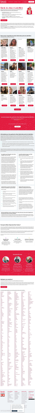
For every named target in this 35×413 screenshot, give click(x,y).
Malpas (15, 377)
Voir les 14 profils (17, 109)
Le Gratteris (15, 339)
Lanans (15, 322)
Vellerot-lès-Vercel (30, 356)
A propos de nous (8, 410)
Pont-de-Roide (22, 355)
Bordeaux (25, 401)
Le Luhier (15, 340)
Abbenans (1, 293)
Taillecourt (29, 326)
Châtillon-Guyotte (2, 383)
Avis (15, 399)
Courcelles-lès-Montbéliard (9, 308)
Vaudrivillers (29, 351)
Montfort (22, 310)
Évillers (8, 349)
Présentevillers (22, 360)
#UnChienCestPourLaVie (11, 401)
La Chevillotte (15, 318)
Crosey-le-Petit (8, 314)
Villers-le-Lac (29, 376)
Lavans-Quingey (15, 331)
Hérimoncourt (15, 305)
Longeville (15, 368)
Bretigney (1, 352)
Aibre (1, 297)
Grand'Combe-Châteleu (16, 296)
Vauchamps (29, 349)
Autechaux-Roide (2, 313)
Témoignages (15, 1)
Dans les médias (16, 396)
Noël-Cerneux (22, 326)
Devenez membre (4, 20)
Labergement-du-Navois (16, 313)
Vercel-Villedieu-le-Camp (30, 360)
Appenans (1, 304)
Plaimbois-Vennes (22, 352)
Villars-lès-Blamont (30, 368)
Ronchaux (22, 382)
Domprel (8, 332)
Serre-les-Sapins (29, 317)
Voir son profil (4, 105)
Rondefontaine (22, 383)
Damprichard (8, 325)
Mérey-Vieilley (22, 292)
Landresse (15, 323)
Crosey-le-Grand (8, 313)
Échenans (8, 336)
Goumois (15, 292)
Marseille (23, 401)
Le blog (8, 399)
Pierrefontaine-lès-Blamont (23, 348)
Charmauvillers (2, 376)
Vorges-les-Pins (29, 381)
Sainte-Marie (29, 297)
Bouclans (1, 343)
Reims (22, 402)
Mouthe (22, 318)
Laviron (15, 334)
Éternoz (8, 344)
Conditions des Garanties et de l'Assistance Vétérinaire (10, 397)
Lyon (22, 400)
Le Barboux (15, 335)
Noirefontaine (22, 327)
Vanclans (29, 347)
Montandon (22, 301)
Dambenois (8, 321)
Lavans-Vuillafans (16, 332)
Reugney (22, 374)
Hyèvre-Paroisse (15, 309)
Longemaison (15, 366)
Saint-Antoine (29, 296)
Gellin (8, 374)
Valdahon (29, 342)
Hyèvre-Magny (15, 308)
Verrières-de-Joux (29, 364)
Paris (26, 399)
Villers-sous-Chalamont (30, 378)
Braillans (1, 348)
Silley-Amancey (29, 319)
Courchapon (8, 309)
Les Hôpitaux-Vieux (16, 353)
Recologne (22, 369)
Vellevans (29, 357)
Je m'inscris (25, 1)
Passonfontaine (22, 344)
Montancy (22, 300)
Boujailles (1, 344)
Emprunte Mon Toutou (24, 394)
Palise (21, 342)
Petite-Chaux (22, 347)
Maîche (15, 373)
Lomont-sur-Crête (16, 364)
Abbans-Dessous (2, 291)
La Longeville (15, 321)
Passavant (22, 343)
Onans (21, 331)
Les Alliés (15, 344)
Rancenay (22, 365)
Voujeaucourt (29, 382)
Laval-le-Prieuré (15, 330)
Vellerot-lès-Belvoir (30, 355)
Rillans (21, 376)
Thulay (28, 332)
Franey (8, 370)
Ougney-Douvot (22, 338)
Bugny (1, 357)
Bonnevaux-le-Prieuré (3, 342)
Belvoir (1, 327)
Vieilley (28, 366)
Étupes (8, 348)
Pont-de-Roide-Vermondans (23, 356)
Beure (1, 331)
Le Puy (15, 342)
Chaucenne (2, 385)
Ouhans (22, 339)
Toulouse (24, 400)
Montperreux (22, 314)
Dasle (7, 327)
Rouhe (28, 292)
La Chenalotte (15, 317)
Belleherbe (2, 325)
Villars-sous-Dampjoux (30, 370)
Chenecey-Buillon (9, 297)
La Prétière (15, 326)
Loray (14, 370)
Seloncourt (29, 315)
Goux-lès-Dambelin (16, 293)
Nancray (22, 321)
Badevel (1, 318)
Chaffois (1, 366)
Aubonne (1, 310)
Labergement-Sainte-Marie (16, 314)
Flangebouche (8, 359)
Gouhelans (15, 291)
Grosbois (15, 300)
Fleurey (8, 360)
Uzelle (28, 340)
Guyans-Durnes (15, 302)
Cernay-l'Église (2, 364)
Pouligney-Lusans (22, 359)
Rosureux (22, 385)
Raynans (22, 368)
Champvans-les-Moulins (3, 372)
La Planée (15, 325)
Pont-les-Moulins (22, 357)
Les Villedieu (15, 357)
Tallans (28, 327)
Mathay (15, 383)
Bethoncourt (2, 330)
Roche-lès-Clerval (22, 378)
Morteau (22, 317)
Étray (7, 347)
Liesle (14, 361)
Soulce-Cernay (29, 323)
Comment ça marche (10, 1)
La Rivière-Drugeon (16, 327)
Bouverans (2, 347)
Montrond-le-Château (23, 315)
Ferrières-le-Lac (8, 353)
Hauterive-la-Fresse (16, 304)
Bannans (1, 319)
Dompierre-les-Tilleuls (9, 331)
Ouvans (22, 340)
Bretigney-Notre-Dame (3, 353)
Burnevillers (2, 359)
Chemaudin (8, 296)
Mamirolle (15, 378)
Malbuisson (15, 376)
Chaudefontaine (8, 291)
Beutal (1, 332)
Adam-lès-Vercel (2, 296)
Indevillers (15, 310)
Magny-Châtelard (16, 372)
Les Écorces (15, 347)
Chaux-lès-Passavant (9, 293)
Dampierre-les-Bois (9, 323)
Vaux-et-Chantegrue (30, 353)
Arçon (1, 306)
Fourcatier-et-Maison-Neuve (10, 366)
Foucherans (8, 364)
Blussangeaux (2, 336)
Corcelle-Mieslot (8, 304)
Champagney (2, 370)
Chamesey (1, 368)
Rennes (24, 402)
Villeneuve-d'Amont (30, 372)
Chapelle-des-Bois (2, 374)
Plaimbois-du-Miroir (23, 351)
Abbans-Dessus (2, 292)
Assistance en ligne (31, 392)
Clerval (8, 302)
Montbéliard (22, 302)
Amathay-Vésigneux (2, 302)
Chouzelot (8, 300)
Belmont (1, 326)
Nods (21, 325)
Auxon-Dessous (2, 314)
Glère (7, 383)
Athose (1, 309)
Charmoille (2, 377)
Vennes (28, 359)
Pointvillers (22, 353)
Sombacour (29, 322)
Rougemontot (29, 291)
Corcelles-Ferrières (9, 305)
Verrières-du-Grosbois (30, 365)
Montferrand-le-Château (23, 308)
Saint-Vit (29, 304)
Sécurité (19, 1)
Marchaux (15, 381)
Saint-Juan (29, 300)
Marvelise (15, 382)
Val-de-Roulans (29, 343)
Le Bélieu (15, 336)
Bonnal (1, 339)
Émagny (8, 339)
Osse (21, 336)
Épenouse (8, 340)
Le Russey (15, 343)
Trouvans (29, 338)
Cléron (8, 301)
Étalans (8, 343)
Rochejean (22, 377)
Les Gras (15, 351)
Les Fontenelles (15, 349)
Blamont (1, 334)
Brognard (1, 355)
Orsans (21, 334)
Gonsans (8, 385)
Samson (28, 305)
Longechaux (15, 365)
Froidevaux (8, 372)
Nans (21, 322)
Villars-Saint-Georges (30, 369)
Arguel (1, 308)
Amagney (1, 300)
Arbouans (1, 305)
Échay (8, 335)
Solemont (29, 321)
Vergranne (29, 361)
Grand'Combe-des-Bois (16, 297)
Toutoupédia (16, 398)
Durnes (8, 334)
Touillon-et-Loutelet (30, 334)
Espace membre (31, 1)
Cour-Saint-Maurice (9, 310)
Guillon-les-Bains (15, 301)
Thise (28, 330)
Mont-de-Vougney (23, 305)
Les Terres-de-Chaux (16, 356)
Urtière (28, 339)
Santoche (29, 308)
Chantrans (1, 373)
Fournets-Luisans (9, 368)
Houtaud (15, 306)
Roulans (29, 293)
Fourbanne (8, 365)
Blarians (1, 335)
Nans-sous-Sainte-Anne (23, 323)
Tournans (29, 335)
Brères (1, 351)
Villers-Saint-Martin (30, 377)
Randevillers (22, 366)
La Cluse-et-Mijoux (16, 319)
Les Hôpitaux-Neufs (16, 352)
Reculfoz (22, 370)
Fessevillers (8, 356)
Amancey (1, 301)
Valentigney (29, 344)
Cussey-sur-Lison (9, 319)
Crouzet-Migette (9, 315)
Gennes (8, 377)
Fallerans (8, 352)
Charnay (1, 378)
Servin (28, 318)
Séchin (28, 314)
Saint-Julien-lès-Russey (30, 302)
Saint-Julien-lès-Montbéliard (30, 301)
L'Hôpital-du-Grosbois (16, 359)
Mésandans (22, 293)
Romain (22, 381)
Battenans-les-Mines (2, 321)
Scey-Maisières (29, 313)
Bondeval (1, 338)
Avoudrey (1, 317)
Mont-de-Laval (22, 304)
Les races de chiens (10, 400)
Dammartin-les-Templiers (9, 322)
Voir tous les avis (17, 126)
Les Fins (15, 348)
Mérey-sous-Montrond (23, 291)
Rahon (21, 364)
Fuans (8, 373)
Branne (1, 349)
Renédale (22, 372)
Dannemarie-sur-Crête (9, 326)
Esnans (8, 342)
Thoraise (29, 331)
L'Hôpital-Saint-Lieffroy (16, 360)
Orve (21, 335)
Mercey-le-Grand (15, 385)
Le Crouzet (15, 338)
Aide (8, 398)
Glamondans (8, 381)
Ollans (21, 330)
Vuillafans (29, 383)
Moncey (22, 297)
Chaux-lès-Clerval (9, 292)
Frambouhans (8, 369)
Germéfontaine (8, 378)
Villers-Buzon (29, 373)
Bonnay (1, 340)
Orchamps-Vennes (23, 332)
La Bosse (15, 315)
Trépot (28, 336)
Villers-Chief (29, 374)
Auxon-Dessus (2, 315)
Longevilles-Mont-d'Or (16, 369)
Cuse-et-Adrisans (9, 318)
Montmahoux (22, 313)
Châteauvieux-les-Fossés (3, 381)
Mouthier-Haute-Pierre (23, 319)
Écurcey (8, 338)
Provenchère (22, 361)
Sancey (28, 306)
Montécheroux (22, 306)
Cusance (8, 317)
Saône (28, 309)
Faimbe (8, 351)
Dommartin (8, 330)
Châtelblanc (2, 382)
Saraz (28, 310)
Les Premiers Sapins (16, 355)
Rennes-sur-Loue (22, 373)
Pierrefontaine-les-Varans (23, 349)
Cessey (1, 365)
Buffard (1, 356)
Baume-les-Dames (2, 323)
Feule (7, 357)
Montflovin (22, 309)
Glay (7, 382)
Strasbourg (23, 403)
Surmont (29, 325)
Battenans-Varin (2, 322)
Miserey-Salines (22, 296)
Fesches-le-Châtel (9, 355)
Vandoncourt (29, 348)
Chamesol (1, 369)
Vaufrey (29, 352)
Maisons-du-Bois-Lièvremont (17, 374)
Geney (8, 376)
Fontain (8, 361)
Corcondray (8, 306)
